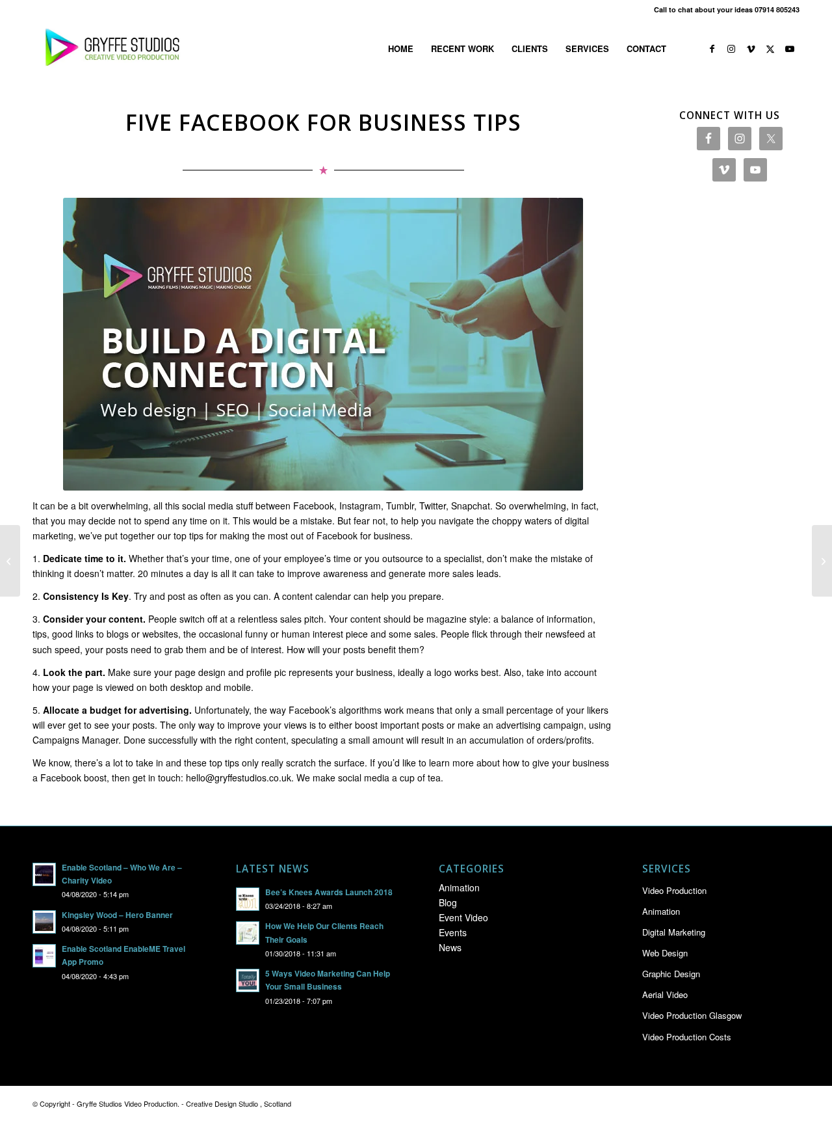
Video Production (674, 890)
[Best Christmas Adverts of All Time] (10, 561)
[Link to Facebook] (712, 48)
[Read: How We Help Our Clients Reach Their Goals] (247, 933)
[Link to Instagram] (731, 48)
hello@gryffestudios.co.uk (238, 777)
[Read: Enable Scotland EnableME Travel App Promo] (44, 955)
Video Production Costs (686, 1037)
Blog (448, 902)
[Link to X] (770, 48)
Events (453, 932)
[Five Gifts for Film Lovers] (822, 561)
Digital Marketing (673, 932)
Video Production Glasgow (692, 1015)
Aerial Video (665, 994)
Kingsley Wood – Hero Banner (117, 915)
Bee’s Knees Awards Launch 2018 (329, 892)
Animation (459, 887)
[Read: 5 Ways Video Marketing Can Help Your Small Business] (247, 980)
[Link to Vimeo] (750, 48)
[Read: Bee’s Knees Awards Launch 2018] (247, 899)
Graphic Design (671, 973)
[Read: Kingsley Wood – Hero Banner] (44, 922)
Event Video (463, 917)
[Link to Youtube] (790, 48)
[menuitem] (401, 49)
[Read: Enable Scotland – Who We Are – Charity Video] (44, 874)
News (450, 947)
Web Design (665, 953)
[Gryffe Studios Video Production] (109, 49)
